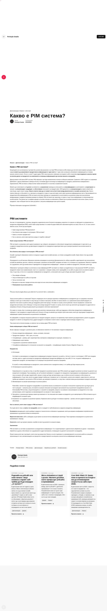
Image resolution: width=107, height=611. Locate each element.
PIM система (29, 447)
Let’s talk (101, 36)
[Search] (4, 607)
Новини (21, 111)
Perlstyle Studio (20, 447)
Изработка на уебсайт (50, 447)
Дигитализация (14, 111)
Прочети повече (17, 514)
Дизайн (24, 510)
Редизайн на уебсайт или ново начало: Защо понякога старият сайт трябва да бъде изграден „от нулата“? (22, 479)
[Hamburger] (4, 36)
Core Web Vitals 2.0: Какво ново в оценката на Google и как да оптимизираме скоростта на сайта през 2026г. (83, 479)
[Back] (4, 77)
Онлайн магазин (62, 447)
